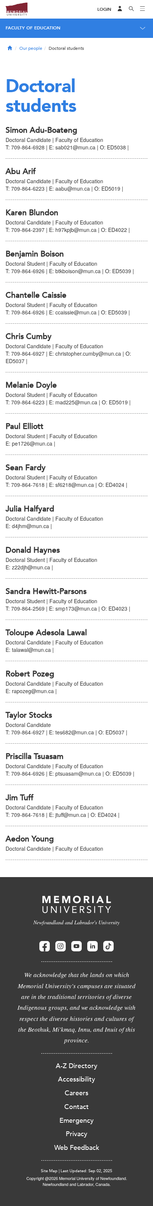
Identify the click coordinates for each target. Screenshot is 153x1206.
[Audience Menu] (120, 9)
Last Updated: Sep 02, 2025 (86, 1170)
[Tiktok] (108, 946)
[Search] (131, 9)
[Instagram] (60, 946)
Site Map (49, 1170)
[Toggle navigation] (142, 9)
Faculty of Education (33, 27)
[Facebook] (44, 946)
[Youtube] (76, 946)
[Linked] (92, 946)
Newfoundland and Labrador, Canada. (77, 1184)
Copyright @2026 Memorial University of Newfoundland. (76, 1178)
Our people (30, 48)
